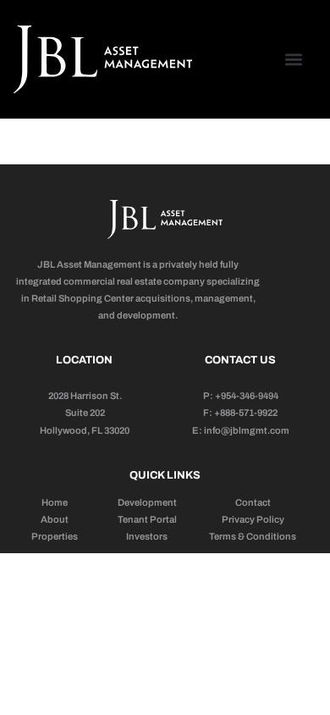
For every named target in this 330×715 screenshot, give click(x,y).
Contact (253, 502)
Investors (147, 536)
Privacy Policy (253, 519)
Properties (54, 536)
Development (147, 502)
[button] (294, 60)
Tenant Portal (147, 519)
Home (54, 502)
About (55, 519)
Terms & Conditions (252, 536)
